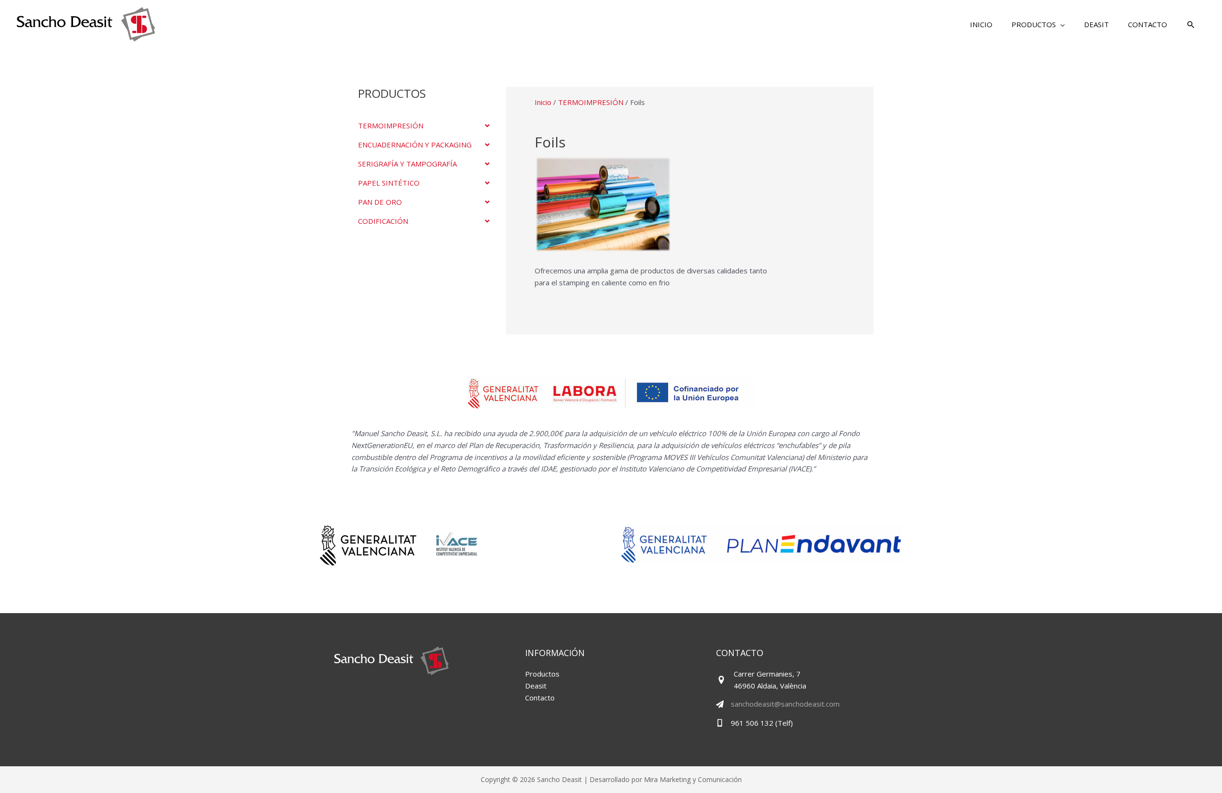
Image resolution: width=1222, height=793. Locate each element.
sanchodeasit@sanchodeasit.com (785, 704)
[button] (1038, 24)
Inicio (543, 102)
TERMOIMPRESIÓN (590, 102)
